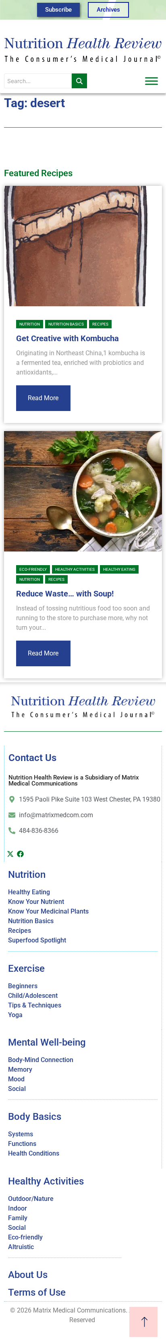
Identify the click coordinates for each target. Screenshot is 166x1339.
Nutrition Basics (66, 324)
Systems (20, 1134)
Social (17, 1089)
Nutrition (29, 324)
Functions (22, 1144)
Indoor (17, 1208)
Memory (20, 1069)
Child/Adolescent (33, 995)
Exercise (26, 968)
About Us (28, 1274)
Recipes (100, 324)
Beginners (22, 986)
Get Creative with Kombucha (67, 338)
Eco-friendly (33, 569)
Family (17, 1218)
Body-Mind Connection (40, 1060)
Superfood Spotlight (37, 940)
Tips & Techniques (34, 1005)
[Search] (79, 80)
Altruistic (21, 1247)
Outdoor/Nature (31, 1199)
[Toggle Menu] (151, 81)
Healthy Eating (119, 569)
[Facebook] (20, 854)
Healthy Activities (75, 569)
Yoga (15, 1015)
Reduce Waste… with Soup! (65, 593)
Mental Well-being (47, 1042)
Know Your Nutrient (36, 902)
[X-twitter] (10, 854)
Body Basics (34, 1116)
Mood (16, 1079)
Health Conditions (33, 1153)
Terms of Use (37, 1292)
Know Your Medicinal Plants (48, 911)
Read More (43, 398)
